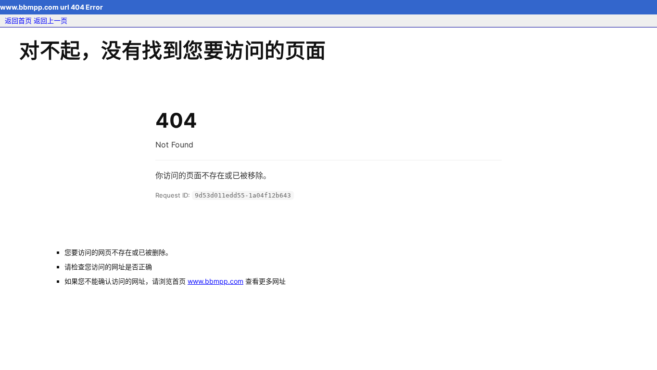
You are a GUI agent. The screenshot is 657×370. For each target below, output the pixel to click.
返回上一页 (50, 20)
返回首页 (18, 20)
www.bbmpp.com (215, 281)
